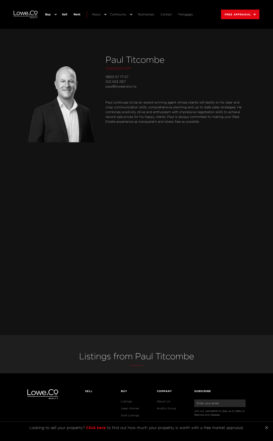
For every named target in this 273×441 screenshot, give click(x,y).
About (96, 14)
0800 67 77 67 (117, 77)
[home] (26, 14)
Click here (96, 427)
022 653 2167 (116, 81)
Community (118, 14)
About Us (163, 401)
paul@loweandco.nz (121, 86)
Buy (48, 14)
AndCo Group (166, 408)
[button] (50, 14)
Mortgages (185, 14)
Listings (126, 401)
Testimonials (145, 14)
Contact (166, 14)
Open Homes (130, 408)
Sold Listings (130, 415)
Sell (64, 14)
